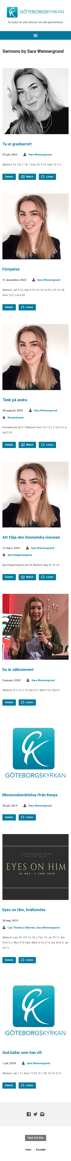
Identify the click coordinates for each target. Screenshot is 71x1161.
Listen (49, 176)
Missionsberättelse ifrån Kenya (29, 795)
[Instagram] (42, 1114)
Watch (29, 176)
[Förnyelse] (35, 256)
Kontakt (40, 1149)
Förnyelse (11, 269)
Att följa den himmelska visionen (31, 537)
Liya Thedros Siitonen (21, 927)
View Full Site (36, 1137)
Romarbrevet (15, 417)
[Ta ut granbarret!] (35, 131)
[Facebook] (29, 1114)
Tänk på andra (14, 400)
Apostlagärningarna (20, 555)
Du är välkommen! (17, 669)
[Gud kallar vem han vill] (35, 1040)
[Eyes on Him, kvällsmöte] (35, 897)
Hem (28, 1149)
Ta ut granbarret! (17, 144)
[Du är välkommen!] (35, 657)
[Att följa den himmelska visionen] (35, 524)
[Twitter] (35, 1114)
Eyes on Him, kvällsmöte (23, 910)
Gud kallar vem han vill (22, 1052)
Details (9, 176)
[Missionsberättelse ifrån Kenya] (35, 782)
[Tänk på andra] (35, 387)
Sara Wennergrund (40, 154)
